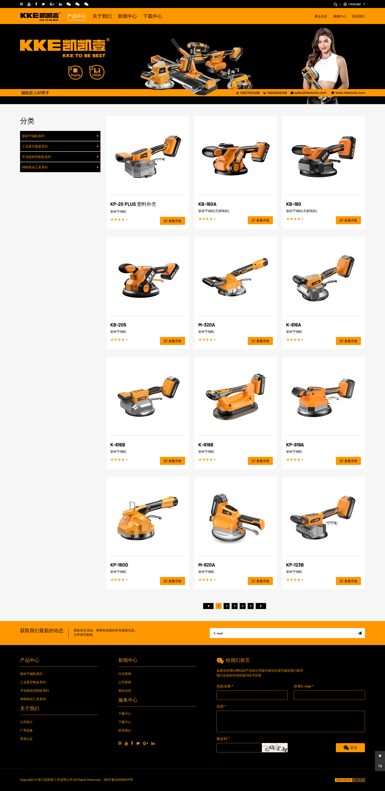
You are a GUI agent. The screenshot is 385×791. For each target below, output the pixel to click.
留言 (353, 748)
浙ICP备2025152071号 (118, 779)
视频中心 (339, 16)
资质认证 (26, 739)
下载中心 (152, 16)
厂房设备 (26, 730)
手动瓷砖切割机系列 (36, 157)
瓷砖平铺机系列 (33, 136)
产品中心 (76, 16)
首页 (208, 606)
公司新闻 (124, 682)
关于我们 (102, 16)
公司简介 (26, 722)
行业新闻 (124, 673)
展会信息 (320, 16)
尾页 (261, 606)
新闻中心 (127, 16)
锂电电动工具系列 (35, 167)
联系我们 (358, 16)
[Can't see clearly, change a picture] (275, 747)
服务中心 (128, 700)
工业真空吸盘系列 (35, 146)
